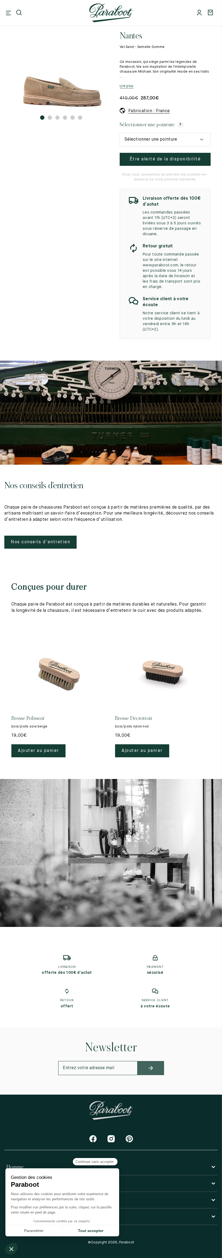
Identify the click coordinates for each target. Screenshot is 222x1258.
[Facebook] (93, 1138)
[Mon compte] (200, 13)
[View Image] (61, 76)
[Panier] (211, 13)
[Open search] (19, 13)
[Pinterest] (129, 1138)
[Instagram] (111, 1138)
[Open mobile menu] (8, 13)
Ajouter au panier (38, 751)
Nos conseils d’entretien (40, 542)
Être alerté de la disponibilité (165, 159)
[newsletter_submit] (151, 1068)
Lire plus (126, 86)
